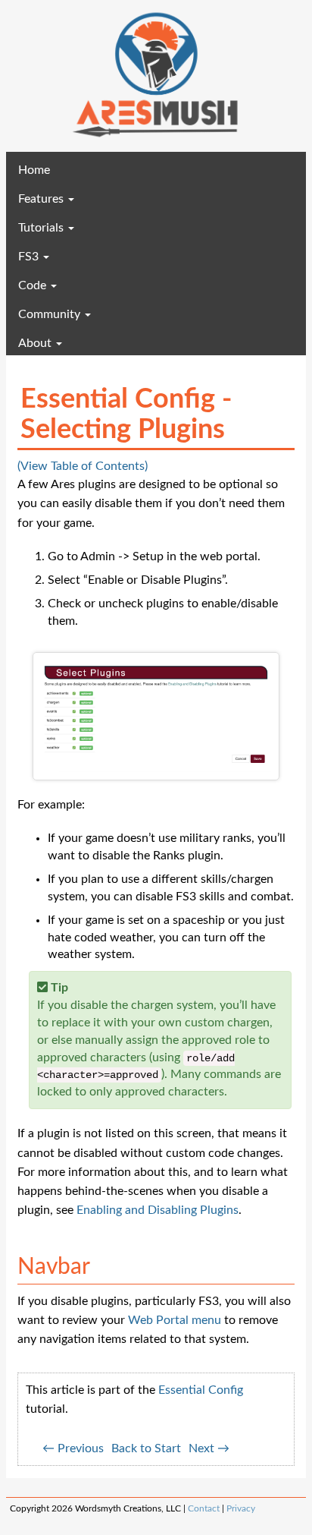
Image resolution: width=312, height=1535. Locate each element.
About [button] (36, 343)
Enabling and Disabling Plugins (157, 1210)
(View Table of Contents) (82, 466)
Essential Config (200, 1390)
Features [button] (42, 199)
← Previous (73, 1448)
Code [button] (33, 285)
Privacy (240, 1508)
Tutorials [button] (42, 228)
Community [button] (50, 314)
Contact (204, 1508)
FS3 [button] (30, 257)
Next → (209, 1448)
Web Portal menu (174, 1320)
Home (56, 169)
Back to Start (146, 1448)
